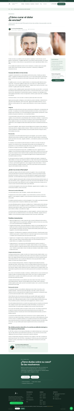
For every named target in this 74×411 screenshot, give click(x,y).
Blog (41, 3)
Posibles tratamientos (56, 64)
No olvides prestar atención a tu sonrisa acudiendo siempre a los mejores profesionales (58, 68)
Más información (50, 406)
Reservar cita (57, 80)
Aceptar (22, 408)
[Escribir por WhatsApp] (71, 408)
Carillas (22, 3)
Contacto (45, 3)
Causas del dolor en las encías (58, 61)
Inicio (9, 9)
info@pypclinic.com (58, 398)
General (37, 3)
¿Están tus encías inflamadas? (58, 63)
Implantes (32, 3)
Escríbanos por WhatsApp (17, 402)
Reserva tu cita (61, 3)
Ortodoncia (27, 3)
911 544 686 (26, 377)
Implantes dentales (29, 397)
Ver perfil (35, 347)
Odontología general (29, 399)
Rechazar (17, 408)
